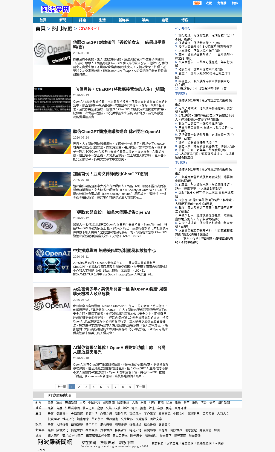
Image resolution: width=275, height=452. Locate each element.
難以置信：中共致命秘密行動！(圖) (204, 88)
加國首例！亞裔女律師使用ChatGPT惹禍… (112, 174)
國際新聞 (109, 402)
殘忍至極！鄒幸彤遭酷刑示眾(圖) (201, 69)
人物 (135, 402)
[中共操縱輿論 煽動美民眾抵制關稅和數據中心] (52, 261)
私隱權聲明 (204, 443)
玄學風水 (135, 413)
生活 (102, 20)
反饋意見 (173, 443)
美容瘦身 (208, 413)
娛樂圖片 (165, 424)
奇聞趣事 (150, 430)
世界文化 (68, 419)
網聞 (144, 402)
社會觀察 (92, 430)
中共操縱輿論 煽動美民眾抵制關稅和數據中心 (114, 250)
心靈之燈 (106, 413)
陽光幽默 (151, 435)
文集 (109, 408)
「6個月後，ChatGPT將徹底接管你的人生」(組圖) (119, 89)
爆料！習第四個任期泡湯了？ (198, 142)
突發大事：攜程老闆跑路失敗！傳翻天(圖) (207, 146)
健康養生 (62, 413)
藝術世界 (194, 413)
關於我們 (157, 443)
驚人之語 (88, 408)
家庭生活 (92, 413)
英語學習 (98, 419)
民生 (169, 402)
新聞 (62, 20)
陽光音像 (195, 435)
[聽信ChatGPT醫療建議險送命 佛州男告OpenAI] (52, 142)
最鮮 (51, 430)
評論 (82, 20)
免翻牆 (221, 3)
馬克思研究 (120, 435)
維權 (178, 402)
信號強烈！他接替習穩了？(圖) (199, 42)
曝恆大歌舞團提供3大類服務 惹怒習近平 (205, 46)
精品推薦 (150, 424)
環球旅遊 (191, 430)
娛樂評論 (135, 424)
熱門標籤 (62, 28)
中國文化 (179, 413)
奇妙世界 (176, 430)
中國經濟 (94, 402)
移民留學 (121, 430)
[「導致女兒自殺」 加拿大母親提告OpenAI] (52, 222)
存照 (160, 408)
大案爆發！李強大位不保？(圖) (199, 50)
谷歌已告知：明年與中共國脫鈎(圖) (202, 150)
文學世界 (127, 419)
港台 (204, 402)
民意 (169, 408)
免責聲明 (188, 443)
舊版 (197, 3)
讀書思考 (83, 419)
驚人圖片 (54, 435)
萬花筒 (163, 430)
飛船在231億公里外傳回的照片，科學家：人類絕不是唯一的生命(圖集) (205, 202)
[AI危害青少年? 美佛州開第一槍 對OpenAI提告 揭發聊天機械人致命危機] (52, 299)
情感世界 (77, 430)
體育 (186, 402)
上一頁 (61, 387)
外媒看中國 (72, 408)
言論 (59, 408)
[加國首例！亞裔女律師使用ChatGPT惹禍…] (52, 184)
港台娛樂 (106, 424)
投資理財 (54, 419)
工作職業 (150, 413)
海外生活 (121, 413)
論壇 (165, 20)
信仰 (212, 402)
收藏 (209, 3)
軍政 (59, 402)
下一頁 (140, 387)
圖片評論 (180, 408)
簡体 (235, 3)
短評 (126, 408)
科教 (152, 402)
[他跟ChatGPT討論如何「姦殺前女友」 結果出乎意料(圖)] (52, 52)
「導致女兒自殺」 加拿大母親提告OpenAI (111, 212)
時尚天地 (135, 430)
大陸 (82, 402)
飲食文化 (62, 430)
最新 (51, 402)
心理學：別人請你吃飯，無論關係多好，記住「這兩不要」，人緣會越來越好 (204, 186)
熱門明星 (92, 424)
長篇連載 (141, 419)
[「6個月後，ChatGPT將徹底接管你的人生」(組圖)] (52, 99)
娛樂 (145, 20)
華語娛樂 (77, 424)
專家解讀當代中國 (98, 435)
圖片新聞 (224, 402)
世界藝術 (112, 419)
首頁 (43, 20)
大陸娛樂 (62, 424)
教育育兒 (165, 413)
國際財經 (123, 402)
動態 (100, 408)
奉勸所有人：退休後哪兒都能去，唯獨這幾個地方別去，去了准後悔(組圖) (204, 217)
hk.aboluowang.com (93, 446)
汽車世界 (106, 430)
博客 (184, 20)
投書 (143, 408)
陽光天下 (165, 435)
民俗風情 (205, 430)
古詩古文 (223, 413)
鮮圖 (217, 430)
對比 (152, 408)
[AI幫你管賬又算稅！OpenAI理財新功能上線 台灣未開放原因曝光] (52, 358)
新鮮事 (124, 20)
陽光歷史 (136, 435)
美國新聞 (71, 402)
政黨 (117, 408)
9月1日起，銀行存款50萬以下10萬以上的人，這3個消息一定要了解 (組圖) (204, 117)
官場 (161, 402)
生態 (195, 402)
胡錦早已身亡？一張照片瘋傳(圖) (201, 123)
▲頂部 (219, 443)
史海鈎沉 (77, 413)
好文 (134, 408)
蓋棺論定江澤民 (72, 435)
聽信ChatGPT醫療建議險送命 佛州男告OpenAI (116, 131)
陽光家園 (180, 435)
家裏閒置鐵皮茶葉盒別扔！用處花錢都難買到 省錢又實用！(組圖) (204, 232)
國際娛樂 (121, 424)
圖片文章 (156, 419)
